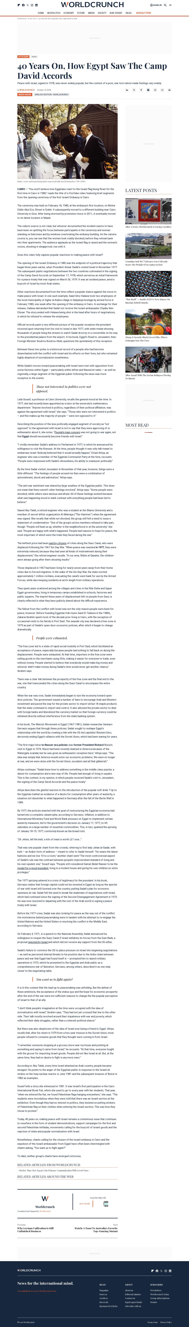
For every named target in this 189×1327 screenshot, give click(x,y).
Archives (104, 1298)
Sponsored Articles (108, 1306)
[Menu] (170, 5)
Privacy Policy (166, 1322)
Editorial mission (133, 1294)
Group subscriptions (159, 1298)
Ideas (129, 13)
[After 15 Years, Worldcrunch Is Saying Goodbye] (148, 211)
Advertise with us (133, 1306)
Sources (103, 1294)
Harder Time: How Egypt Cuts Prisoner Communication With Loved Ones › (54, 1170)
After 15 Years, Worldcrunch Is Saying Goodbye (148, 226)
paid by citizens (57, 543)
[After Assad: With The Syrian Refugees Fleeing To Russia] (148, 360)
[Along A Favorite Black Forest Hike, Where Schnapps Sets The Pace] (148, 322)
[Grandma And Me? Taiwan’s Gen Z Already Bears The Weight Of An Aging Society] (148, 246)
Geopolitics (54, 13)
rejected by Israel (38, 942)
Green (91, 13)
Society (102, 13)
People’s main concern (67, 432)
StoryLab (104, 1302)
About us (129, 1290)
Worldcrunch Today (159, 1294)
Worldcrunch (21, 18)
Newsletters (143, 13)
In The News (32, 18)
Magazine (104, 1290)
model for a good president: (33, 868)
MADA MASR (25, 94)
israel (34, 57)
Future (81, 13)
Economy (69, 13)
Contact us (130, 1298)
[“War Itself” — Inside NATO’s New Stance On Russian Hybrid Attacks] (148, 284)
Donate (153, 1302)
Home (41, 13)
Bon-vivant (116, 13)
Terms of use (152, 1322)
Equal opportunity (133, 1302)
